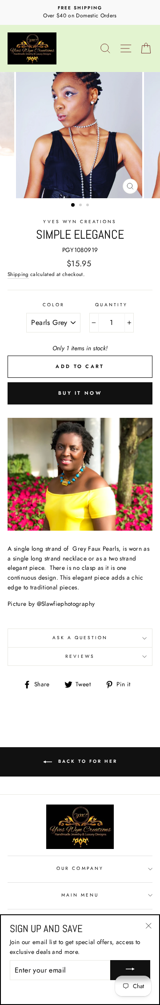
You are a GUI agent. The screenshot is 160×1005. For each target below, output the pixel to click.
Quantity (111, 304)
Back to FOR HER (86, 761)
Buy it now (80, 392)
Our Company (80, 868)
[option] (80, 12)
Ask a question (80, 637)
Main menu (80, 895)
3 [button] (88, 206)
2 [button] (81, 206)
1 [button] (73, 205)
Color (53, 304)
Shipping (18, 274)
